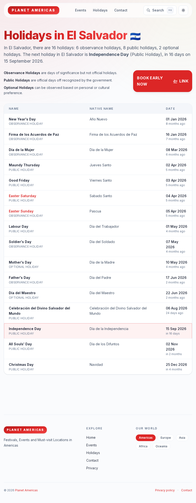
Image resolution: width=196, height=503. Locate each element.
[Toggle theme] (183, 10)
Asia (182, 437)
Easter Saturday (22, 196)
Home (91, 437)
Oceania (161, 446)
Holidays (100, 10)
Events (80, 10)
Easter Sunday (21, 211)
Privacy (92, 468)
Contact (120, 10)
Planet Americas (26, 490)
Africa (143, 446)
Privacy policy (165, 490)
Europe (166, 437)
